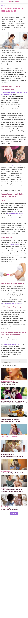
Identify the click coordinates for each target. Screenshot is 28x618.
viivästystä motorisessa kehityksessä (12, 303)
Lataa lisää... (14, 513)
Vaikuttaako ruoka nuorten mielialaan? (13, 438)
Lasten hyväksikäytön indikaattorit (12, 473)
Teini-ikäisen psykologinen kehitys (9, 436)
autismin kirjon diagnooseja (15, 213)
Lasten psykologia (5, 418)
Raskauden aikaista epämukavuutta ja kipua (13, 165)
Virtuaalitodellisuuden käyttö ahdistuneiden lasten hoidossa (11, 420)
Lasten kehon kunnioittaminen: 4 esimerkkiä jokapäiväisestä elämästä (12, 490)
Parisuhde (3, 399)
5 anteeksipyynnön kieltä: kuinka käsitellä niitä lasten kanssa (11, 508)
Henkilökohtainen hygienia (7, 381)
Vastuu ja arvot (5, 506)
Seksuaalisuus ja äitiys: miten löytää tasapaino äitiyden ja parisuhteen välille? (14, 402)
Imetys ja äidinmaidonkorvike (8, 453)
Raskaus (2, 5)
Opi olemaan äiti (5, 488)
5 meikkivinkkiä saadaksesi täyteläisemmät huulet (9, 383)
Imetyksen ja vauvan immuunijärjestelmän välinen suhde (12, 455)
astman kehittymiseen (13, 244)
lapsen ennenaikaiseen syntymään (13, 344)
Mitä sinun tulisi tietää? (7, 471)
